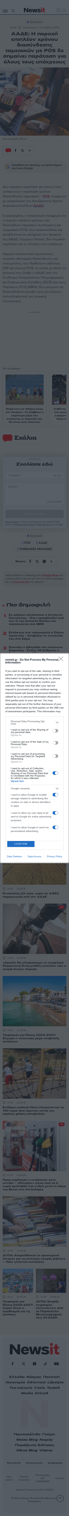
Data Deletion (14, 856)
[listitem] (34, 722)
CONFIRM (20, 844)
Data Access (34, 856)
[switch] (55, 730)
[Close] (62, 660)
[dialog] (34, 758)
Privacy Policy (54, 856)
